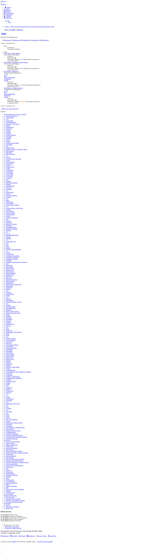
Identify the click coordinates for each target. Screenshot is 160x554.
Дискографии (9, 13)
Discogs (44, 536)
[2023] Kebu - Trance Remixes (12, 53)
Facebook (15, 536)
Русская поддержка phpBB (44, 541)
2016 (5, 76)
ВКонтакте (5, 536)
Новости (8, 10)
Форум (7, 9)
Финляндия (7, 79)
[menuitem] (9, 22)
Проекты (8, 12)
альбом (6, 80)
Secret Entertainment (9, 77)
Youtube (22, 536)
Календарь (8, 18)
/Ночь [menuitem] (20, 30)
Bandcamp (31, 536)
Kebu (4, 34)
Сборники (8, 15)
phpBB (14, 541)
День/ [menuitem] (11, 30)
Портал (8, 7)
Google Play (52, 536)
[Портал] (3, 1)
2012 (5, 92)
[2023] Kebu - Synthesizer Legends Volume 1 (16, 62)
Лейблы (8, 16)
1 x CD (6, 74)
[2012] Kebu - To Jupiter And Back (13, 88)
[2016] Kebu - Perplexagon (11, 71)
